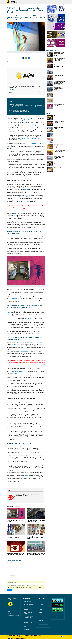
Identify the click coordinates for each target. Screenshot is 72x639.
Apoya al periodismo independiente (28, 617)
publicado (26, 189)
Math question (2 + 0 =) (12, 582)
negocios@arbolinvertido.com (58, 616)
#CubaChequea (11, 64)
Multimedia (48, 2)
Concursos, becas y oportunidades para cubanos (59, 162)
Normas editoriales (28, 606)
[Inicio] (12, 2)
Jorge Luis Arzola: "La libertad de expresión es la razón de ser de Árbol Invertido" (59, 70)
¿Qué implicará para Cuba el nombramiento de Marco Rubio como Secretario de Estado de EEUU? (59, 83)
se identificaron (23, 351)
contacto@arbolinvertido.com (58, 612)
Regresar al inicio (42, 485)
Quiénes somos (27, 601)
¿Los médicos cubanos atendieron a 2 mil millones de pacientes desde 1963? (15, 554)
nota (44, 238)
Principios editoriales (28, 604)
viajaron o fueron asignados (17, 371)
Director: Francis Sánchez (13, 615)
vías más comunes (36, 291)
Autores (26, 620)
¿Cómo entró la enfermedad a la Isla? (17, 104)
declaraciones (17, 213)
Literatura (53, 2)
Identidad (26, 609)
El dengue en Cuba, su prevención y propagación (15, 521)
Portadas (20, 2)
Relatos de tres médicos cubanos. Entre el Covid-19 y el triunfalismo (16, 536)
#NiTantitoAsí (36, 138)
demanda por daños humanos (37, 402)
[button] (58, 4)
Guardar (9, 590)
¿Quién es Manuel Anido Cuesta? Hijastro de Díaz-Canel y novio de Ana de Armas (59, 65)
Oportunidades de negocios (28, 623)
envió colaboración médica (36, 342)
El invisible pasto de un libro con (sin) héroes (59, 105)
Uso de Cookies (27, 631)
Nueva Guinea (29, 200)
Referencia (10, 611)
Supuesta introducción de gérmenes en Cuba (20, 111)
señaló (8, 312)
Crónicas (41, 615)
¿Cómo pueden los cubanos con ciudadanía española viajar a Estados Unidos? (59, 134)
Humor (40, 612)
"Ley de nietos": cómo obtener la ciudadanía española (59, 151)
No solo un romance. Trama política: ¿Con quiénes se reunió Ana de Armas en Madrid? (59, 54)
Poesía (40, 617)
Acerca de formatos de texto (12, 575)
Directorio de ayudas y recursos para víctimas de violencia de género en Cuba (59, 116)
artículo (26, 475)
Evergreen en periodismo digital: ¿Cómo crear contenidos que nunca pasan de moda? (59, 146)
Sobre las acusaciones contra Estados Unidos (19, 110)
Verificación (11, 8)
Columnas (37, 2)
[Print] (29, 58)
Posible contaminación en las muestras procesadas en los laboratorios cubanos (27, 105)
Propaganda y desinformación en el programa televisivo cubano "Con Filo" (59, 59)
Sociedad (41, 604)
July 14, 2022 (20, 139)
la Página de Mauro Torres (32, 125)
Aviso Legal (26, 629)
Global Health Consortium (14, 298)
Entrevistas (43, 2)
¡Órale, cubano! (57, 93)
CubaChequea (31, 2)
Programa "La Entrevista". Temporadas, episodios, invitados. (59, 88)
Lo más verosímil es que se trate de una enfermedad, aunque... (36, 521)
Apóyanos (58, 2)
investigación (18, 330)
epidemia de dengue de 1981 (21, 197)
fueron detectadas (28, 318)
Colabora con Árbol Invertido (28, 613)
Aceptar (62, 636)
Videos (40, 623)
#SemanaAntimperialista (27, 138)
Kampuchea (16, 344)
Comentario (9, 566)
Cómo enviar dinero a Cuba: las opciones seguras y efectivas (59, 157)
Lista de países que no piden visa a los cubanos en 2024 (59, 139)
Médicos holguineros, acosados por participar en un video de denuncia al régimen (35, 537)
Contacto (26, 626)
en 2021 (33, 143)
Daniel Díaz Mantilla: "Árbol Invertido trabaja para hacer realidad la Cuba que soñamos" (59, 77)
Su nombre (9, 562)
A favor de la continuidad (58, 98)
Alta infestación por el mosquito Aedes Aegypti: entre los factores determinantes (27, 109)
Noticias (40, 606)
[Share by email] (26, 58)
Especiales (25, 2)
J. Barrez (9, 61)
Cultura (40, 601)
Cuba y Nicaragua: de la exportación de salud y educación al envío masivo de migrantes (36, 554)
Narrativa (41, 620)
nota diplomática (19, 421)
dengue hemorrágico (26, 120)
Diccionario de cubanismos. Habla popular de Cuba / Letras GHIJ (59, 168)
